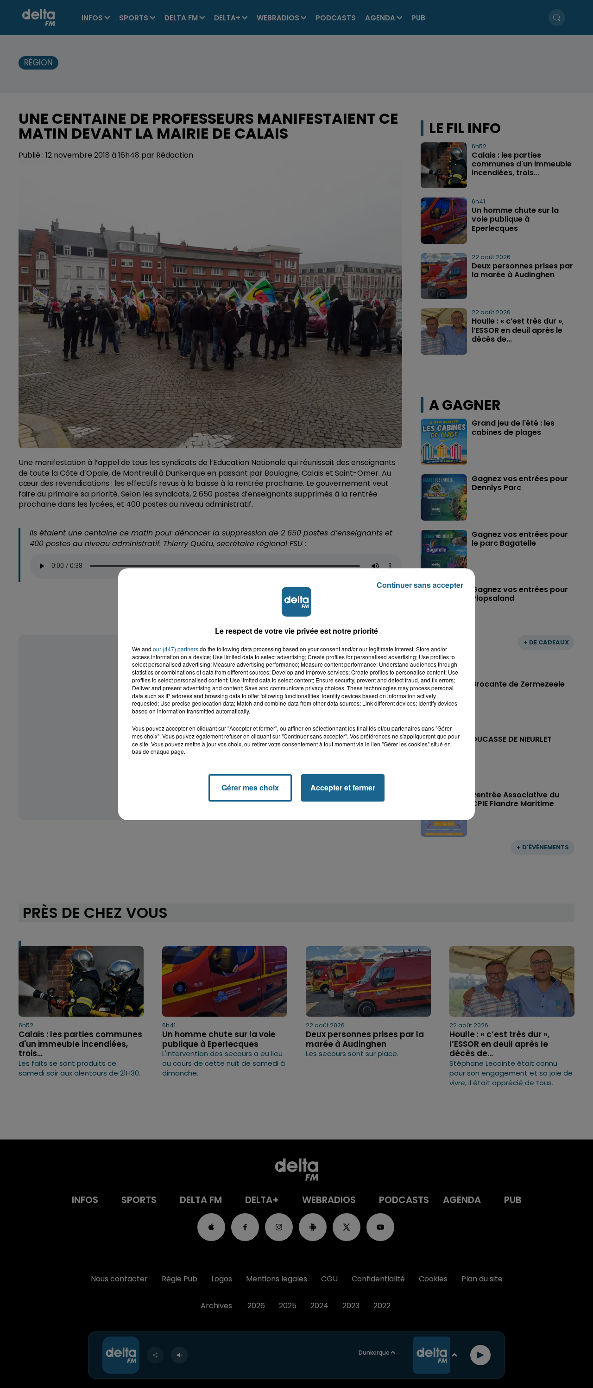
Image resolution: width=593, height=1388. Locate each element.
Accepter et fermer (342, 787)
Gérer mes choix (250, 787)
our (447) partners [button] (175, 649)
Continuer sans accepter (420, 584)
